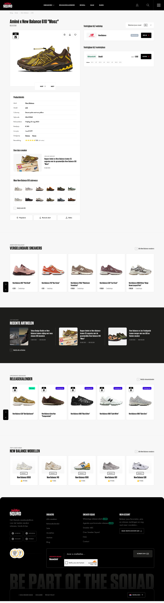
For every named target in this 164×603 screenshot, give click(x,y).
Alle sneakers (51, 519)
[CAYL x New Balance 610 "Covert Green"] (50, 199)
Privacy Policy (50, 595)
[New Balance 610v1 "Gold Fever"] (50, 189)
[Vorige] (5, 289)
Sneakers (48, 5)
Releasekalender (67, 5)
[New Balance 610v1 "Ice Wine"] (40, 189)
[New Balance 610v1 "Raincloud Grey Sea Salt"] (29, 189)
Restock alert (46, 218)
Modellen (50, 533)
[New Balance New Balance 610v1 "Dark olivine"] (61, 189)
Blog (101, 5)
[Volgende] (5, 284)
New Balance (25, 13)
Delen (70, 218)
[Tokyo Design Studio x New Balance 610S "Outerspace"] (29, 199)
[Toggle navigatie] (158, 5)
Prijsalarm (22, 218)
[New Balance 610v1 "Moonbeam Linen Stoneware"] (18, 189)
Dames (27, 136)
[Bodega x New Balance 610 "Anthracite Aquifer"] (61, 199)
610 (32, 13)
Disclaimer (39, 595)
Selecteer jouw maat (137, 25)
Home (16, 13)
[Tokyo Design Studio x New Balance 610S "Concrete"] (18, 199)
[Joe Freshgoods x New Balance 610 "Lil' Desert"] (72, 199)
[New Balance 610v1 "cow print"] (40, 199)
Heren (34, 136)
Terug (11, 13)
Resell (82, 5)
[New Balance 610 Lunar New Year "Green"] (72, 189)
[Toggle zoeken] (148, 5)
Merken (49, 537)
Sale (92, 5)
